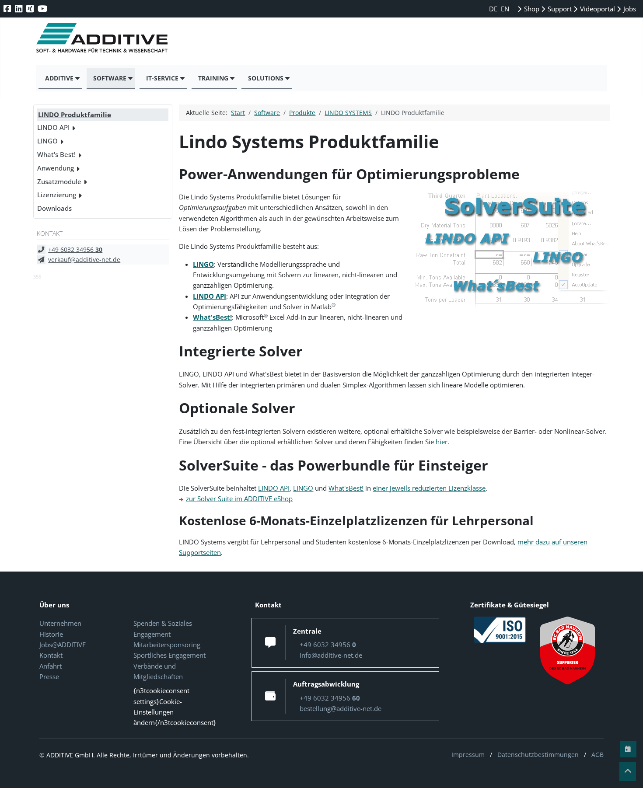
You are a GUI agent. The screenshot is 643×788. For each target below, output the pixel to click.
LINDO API (53, 127)
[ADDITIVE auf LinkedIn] (19, 8)
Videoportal (596, 8)
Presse (49, 676)
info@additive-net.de (331, 655)
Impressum (468, 754)
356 (37, 276)
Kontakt (51, 655)
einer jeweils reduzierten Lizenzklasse (429, 488)
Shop (530, 8)
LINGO (47, 140)
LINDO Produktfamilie (74, 114)
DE (494, 8)
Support (559, 8)
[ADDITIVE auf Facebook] (8, 8)
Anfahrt (50, 666)
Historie (51, 634)
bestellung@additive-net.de (340, 708)
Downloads (54, 208)
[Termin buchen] (628, 749)
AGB (597, 754)
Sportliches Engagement (169, 655)
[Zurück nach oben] (627, 771)
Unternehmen (60, 623)
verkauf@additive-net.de (84, 259)
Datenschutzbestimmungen (538, 754)
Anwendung (55, 168)
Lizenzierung (56, 194)
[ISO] (500, 629)
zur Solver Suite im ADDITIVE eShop (239, 498)
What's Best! (56, 154)
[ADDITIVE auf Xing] (30, 8)
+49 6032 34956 (75, 249)
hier (441, 441)
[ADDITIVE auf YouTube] (43, 8)
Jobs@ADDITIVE (62, 644)
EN (505, 8)
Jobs (629, 8)
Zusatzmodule (59, 181)
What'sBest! (345, 488)
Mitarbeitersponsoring (166, 644)
